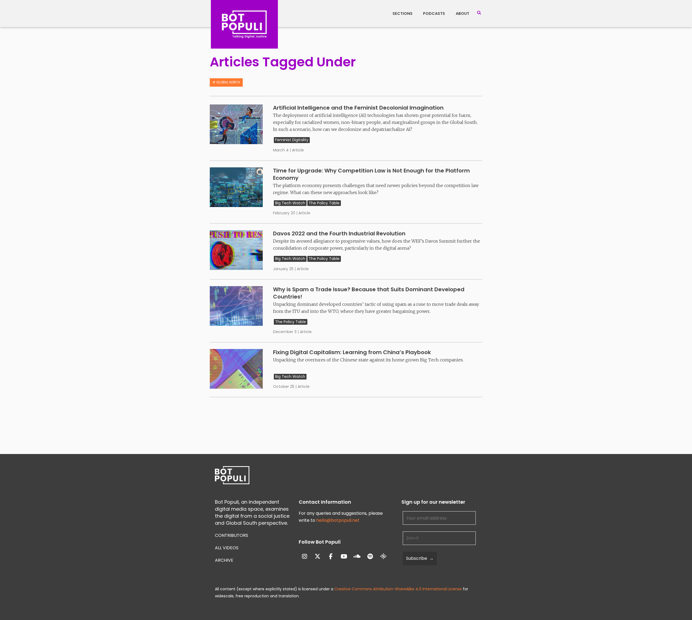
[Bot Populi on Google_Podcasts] (383, 556)
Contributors (231, 535)
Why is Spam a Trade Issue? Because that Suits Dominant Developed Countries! (368, 293)
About (462, 13)
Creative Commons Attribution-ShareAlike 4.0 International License (398, 589)
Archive (224, 560)
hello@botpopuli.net (338, 520)
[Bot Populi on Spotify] (370, 557)
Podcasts (434, 13)
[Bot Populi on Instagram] (304, 557)
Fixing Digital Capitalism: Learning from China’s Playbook (352, 352)
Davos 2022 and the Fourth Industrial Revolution (339, 233)
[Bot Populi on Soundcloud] (357, 557)
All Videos (226, 548)
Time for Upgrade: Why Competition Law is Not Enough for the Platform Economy (371, 174)
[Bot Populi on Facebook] (331, 557)
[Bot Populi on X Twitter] (317, 557)
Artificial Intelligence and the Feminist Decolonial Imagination (358, 107)
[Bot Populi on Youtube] (344, 557)
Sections (402, 13)
